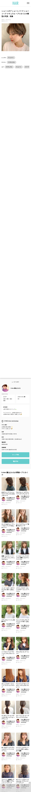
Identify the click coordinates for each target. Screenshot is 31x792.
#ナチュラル (9, 66)
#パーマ (27, 66)
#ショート (18, 66)
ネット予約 (15, 455)
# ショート (11, 57)
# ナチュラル (11, 62)
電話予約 (15, 462)
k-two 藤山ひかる (16, 389)
